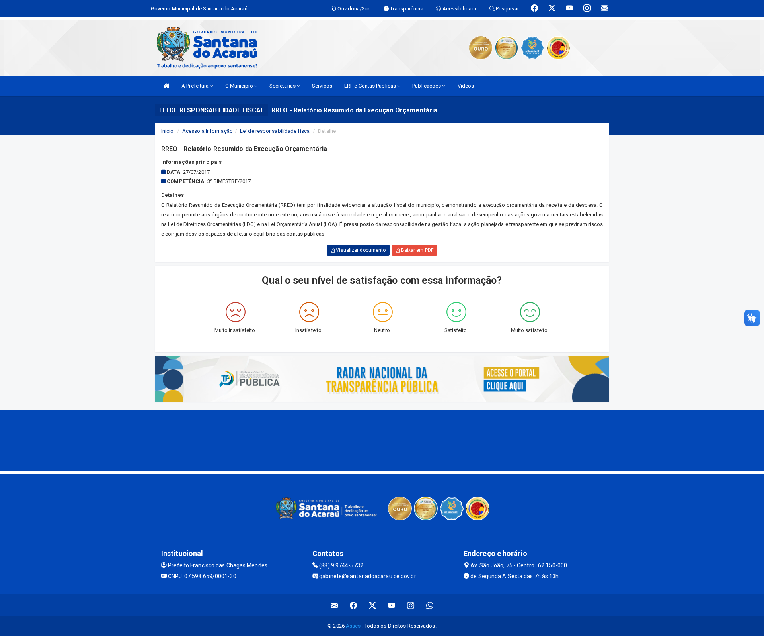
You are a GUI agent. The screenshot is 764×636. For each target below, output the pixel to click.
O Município (239, 86)
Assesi (354, 626)
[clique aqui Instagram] (411, 605)
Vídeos (466, 86)
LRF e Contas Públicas (370, 86)
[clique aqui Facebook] (354, 605)
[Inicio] (166, 86)
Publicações (427, 86)
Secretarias (283, 86)
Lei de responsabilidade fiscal (275, 131)
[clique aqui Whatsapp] (430, 605)
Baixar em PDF (416, 250)
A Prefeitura (195, 86)
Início (167, 131)
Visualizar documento (360, 250)
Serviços (322, 86)
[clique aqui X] (373, 605)
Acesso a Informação (207, 131)
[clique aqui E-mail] (334, 605)
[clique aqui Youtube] (392, 605)
